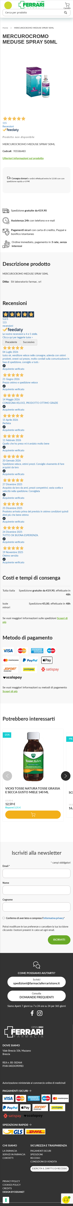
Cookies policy (12, 1185)
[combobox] (36, 12)
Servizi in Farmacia (14, 1155)
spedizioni (36, 1155)
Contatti (8, 1158)
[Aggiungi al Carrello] (33, 815)
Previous (7, 776)
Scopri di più (10, 691)
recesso (35, 1158)
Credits (7, 1189)
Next (65, 776)
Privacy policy (11, 1181)
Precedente (11, 342)
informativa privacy (53, 918)
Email (6, 866)
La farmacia (10, 1151)
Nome (6, 883)
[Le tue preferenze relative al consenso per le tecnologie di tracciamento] (6, 1200)
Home (5, 28)
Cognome (8, 900)
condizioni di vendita (43, 1162)
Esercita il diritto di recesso (49, 1169)
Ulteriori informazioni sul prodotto (23, 158)
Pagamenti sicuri (40, 1151)
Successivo (28, 342)
